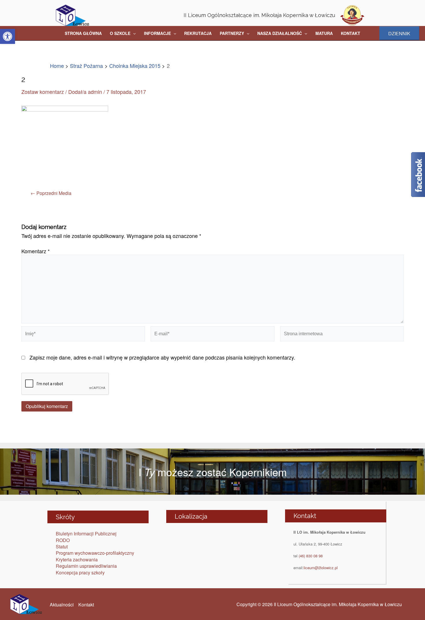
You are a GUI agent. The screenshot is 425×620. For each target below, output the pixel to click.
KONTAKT (350, 33)
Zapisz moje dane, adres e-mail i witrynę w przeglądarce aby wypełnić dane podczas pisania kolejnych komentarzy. (162, 357)
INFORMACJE (157, 33)
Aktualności (62, 604)
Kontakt (86, 604)
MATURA (324, 33)
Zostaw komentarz (42, 91)
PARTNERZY (232, 33)
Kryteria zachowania (77, 559)
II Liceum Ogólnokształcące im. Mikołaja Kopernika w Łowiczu (259, 15)
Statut (62, 546)
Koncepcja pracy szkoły (80, 572)
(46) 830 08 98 (311, 555)
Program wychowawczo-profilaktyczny (95, 553)
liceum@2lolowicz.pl (321, 567)
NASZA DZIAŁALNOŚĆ (279, 33)
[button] (7, 36)
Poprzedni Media (51, 193)
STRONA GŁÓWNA (83, 33)
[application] (133, 33)
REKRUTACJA (198, 33)
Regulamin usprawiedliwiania (86, 566)
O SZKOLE (120, 33)
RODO (63, 540)
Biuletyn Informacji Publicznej (86, 533)
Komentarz (35, 251)
